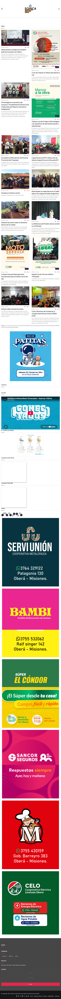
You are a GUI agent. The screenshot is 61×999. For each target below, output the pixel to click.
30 (44, 325)
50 (17, 327)
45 (9, 327)
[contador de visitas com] (12, 516)
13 (18, 325)
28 (41, 325)
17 (24, 325)
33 (49, 325)
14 (20, 325)
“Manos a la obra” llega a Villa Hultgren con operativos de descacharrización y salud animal (45, 124)
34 (50, 325)
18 (25, 325)
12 (17, 325)
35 (52, 325)
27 (39, 325)
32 (47, 325)
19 (27, 325)
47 (12, 327)
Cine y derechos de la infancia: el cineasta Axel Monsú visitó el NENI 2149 (44, 313)
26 (38, 325)
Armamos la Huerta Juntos (10, 193)
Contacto (3, 969)
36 (53, 325)
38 (56, 325)
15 (21, 325)
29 (42, 325)
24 (35, 325)
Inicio (31, 996)
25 (36, 325)
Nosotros (3, 960)
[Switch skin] (59, 9)
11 (15, 325)
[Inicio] (30, 8)
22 (31, 325)
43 (6, 327)
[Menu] (2, 9)
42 (4, 327)
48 (14, 327)
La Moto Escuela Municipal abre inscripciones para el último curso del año (14, 276)
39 (58, 325)
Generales (4, 956)
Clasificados (51, 996)
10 (14, 325)
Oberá (16, 956)
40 (1, 327)
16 (23, 325)
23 (33, 325)
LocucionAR (36, 993)
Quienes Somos (38, 996)
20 (28, 325)
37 (55, 325)
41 (3, 327)
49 (16, 327)
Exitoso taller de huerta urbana (12, 309)
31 (45, 325)
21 (30, 325)
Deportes (11, 956)
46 (11, 327)
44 (8, 327)
